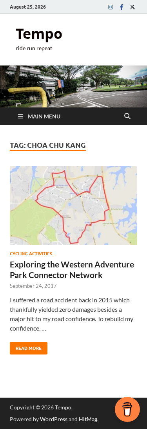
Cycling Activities (31, 253)
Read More (26, 346)
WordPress (53, 419)
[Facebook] (121, 7)
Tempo (39, 33)
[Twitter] (132, 7)
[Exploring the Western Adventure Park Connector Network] (73, 205)
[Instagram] (110, 7)
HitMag (88, 419)
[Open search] (127, 116)
